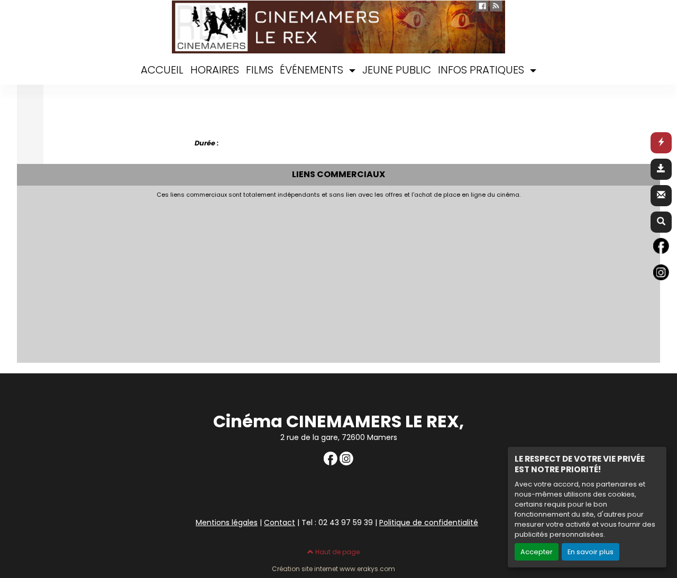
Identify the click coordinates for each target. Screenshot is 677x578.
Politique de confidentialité (428, 522)
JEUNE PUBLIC (396, 69)
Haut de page (337, 551)
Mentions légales (227, 522)
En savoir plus (591, 551)
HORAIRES (214, 69)
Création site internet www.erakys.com (333, 569)
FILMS (259, 69)
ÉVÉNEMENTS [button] (313, 69)
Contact (279, 522)
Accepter (536, 551)
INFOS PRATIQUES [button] (482, 69)
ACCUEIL (162, 69)
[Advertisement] (279, 278)
